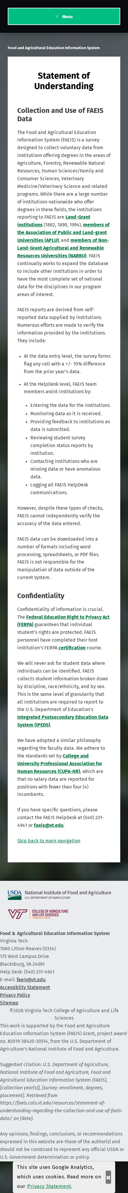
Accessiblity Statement (25, 987)
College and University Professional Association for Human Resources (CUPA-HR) (59, 764)
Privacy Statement (49, 1186)
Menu (67, 17)
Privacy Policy (15, 995)
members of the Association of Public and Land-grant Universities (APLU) (63, 233)
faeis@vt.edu (31, 979)
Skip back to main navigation (48, 841)
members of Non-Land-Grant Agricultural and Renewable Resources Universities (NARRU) (63, 248)
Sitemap (9, 1003)
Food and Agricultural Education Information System (54, 48)
